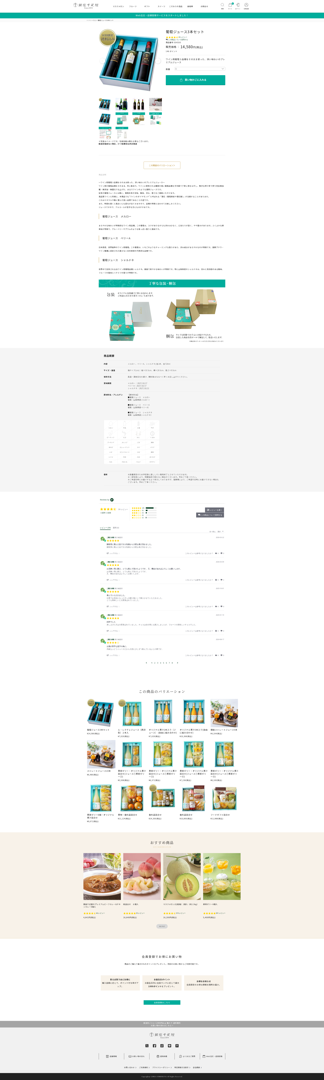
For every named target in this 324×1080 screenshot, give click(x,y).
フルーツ (133, 6)
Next (158, 61)
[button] (210, 515)
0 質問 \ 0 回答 (106, 513)
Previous (102, 61)
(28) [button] (143, 508)
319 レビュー (181, 913)
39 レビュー (182, 37)
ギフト (147, 6)
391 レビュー (220, 913)
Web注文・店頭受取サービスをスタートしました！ (162, 15)
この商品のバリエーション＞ (162, 165)
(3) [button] (143, 513)
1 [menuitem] (151, 663)
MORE (162, 926)
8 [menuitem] (172, 663)
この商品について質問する (178, 40)
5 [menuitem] (163, 663)
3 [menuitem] (157, 663)
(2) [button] (143, 517)
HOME (89, 20)
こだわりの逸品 (176, 6)
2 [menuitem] (154, 663)
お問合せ (204, 6)
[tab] (105, 528)
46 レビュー (100, 913)
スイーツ (161, 6)
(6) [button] (143, 510)
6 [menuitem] (166, 663)
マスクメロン (118, 6)
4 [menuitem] (160, 663)
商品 (94, 20)
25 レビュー (140, 913)
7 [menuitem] (169, 663)
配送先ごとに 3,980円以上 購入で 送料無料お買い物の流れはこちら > (162, 1024)
